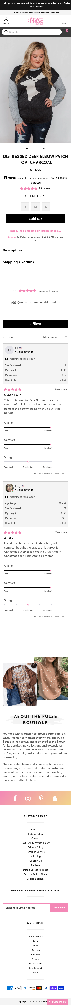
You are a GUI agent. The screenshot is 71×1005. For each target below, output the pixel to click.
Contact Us (35, 860)
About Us (35, 829)
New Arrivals (36, 936)
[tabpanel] (35, 90)
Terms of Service (35, 852)
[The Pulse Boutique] (35, 21)
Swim (35, 941)
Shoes (35, 959)
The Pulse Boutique (44, 1001)
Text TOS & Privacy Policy (35, 843)
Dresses (35, 950)
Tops (35, 945)
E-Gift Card (35, 968)
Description (12, 250)
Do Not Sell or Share (35, 874)
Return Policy (35, 834)
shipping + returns (18, 262)
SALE (35, 972)
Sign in (12, 237)
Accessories (35, 963)
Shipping (35, 856)
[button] (35, 188)
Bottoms (35, 954)
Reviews (35, 865)
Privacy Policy (35, 847)
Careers (35, 838)
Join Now (59, 907)
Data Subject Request (35, 869)
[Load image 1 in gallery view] (35, 90)
